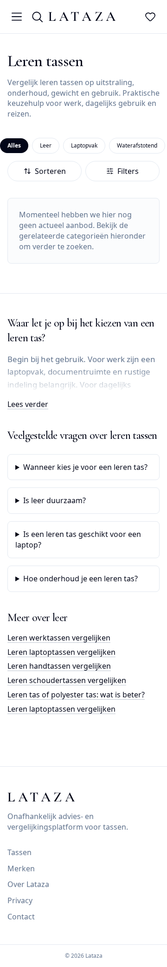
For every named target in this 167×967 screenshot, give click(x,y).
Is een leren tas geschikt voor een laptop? (78, 539)
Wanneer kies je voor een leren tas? (85, 467)
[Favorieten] (150, 16)
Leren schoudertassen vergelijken (66, 680)
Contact (21, 917)
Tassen (19, 852)
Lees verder (27, 404)
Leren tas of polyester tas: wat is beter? (76, 695)
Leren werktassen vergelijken (58, 638)
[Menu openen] (16, 16)
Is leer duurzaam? (54, 500)
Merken (21, 868)
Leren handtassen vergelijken (59, 666)
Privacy (19, 900)
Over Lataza (28, 884)
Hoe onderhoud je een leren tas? (80, 578)
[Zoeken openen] (37, 16)
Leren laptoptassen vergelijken (61, 652)
